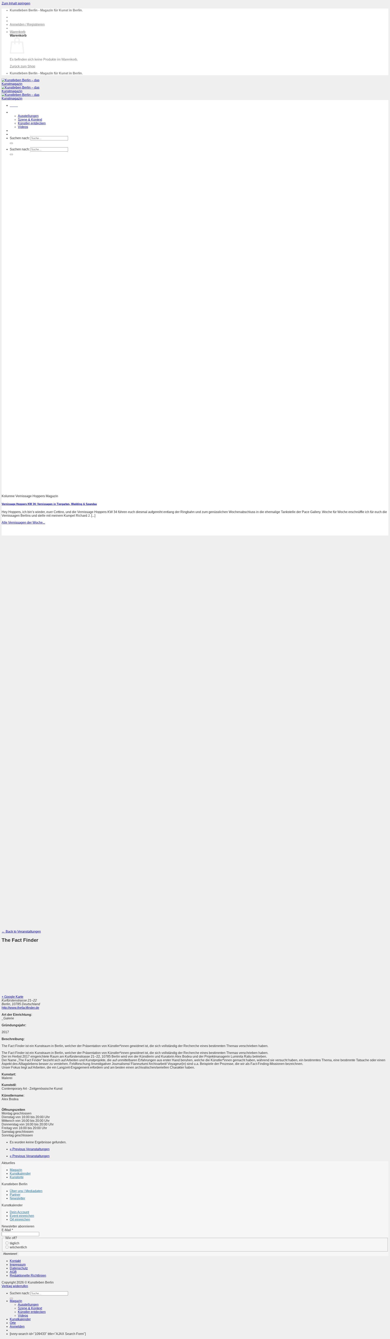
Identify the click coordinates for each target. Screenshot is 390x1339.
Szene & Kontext (30, 119)
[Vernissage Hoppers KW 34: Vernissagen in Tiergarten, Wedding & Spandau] (111, 489)
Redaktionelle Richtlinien (28, 1275)
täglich (14, 1243)
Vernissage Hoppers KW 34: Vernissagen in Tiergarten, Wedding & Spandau (49, 504)
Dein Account (19, 1212)
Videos (23, 127)
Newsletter (17, 1198)
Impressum (18, 1264)
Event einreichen (22, 1215)
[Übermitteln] (11, 143)
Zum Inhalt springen (16, 3)
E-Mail (7, 1230)
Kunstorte (17, 1177)
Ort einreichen (20, 1219)
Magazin (16, 112)
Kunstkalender (20, 130)
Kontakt (15, 1261)
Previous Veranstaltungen (30, 1149)
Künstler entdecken (32, 123)
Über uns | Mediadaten (26, 1191)
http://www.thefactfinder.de (20, 1007)
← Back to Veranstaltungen (21, 931)
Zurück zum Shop (22, 66)
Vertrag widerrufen (15, 1286)
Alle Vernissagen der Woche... (23, 522)
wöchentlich (18, 1247)
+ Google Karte (12, 996)
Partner (15, 1194)
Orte (13, 134)
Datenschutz (19, 1268)
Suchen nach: (20, 138)
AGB (13, 1272)
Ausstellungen (28, 116)
